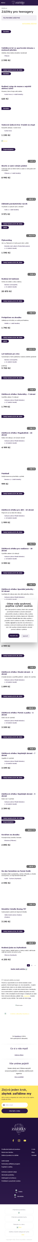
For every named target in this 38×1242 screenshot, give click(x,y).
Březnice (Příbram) (10, 840)
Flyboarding (6, 240)
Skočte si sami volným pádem (14, 166)
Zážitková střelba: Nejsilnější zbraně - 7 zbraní (18, 754)
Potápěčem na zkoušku (11, 317)
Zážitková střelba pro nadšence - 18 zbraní (16, 550)
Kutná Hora (8, 131)
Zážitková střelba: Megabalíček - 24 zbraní (16, 434)
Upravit (25, 636)
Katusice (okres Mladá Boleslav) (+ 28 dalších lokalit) (14, 442)
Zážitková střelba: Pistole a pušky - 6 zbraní (17, 714)
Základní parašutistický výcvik (14, 204)
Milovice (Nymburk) (10, 955)
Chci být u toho (14, 1111)
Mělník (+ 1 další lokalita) (12, 323)
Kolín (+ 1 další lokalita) (11, 210)
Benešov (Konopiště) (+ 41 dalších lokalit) (10, 286)
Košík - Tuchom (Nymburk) (12, 878)
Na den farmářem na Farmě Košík (16, 871)
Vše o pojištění (19, 1077)
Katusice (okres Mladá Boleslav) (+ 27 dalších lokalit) (14, 401)
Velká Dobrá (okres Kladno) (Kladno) (13, 916)
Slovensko (20, 1196)
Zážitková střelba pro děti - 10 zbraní (17, 510)
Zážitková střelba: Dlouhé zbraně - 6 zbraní (17, 673)
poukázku (27, 996)
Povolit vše (14, 636)
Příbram (6, 56)
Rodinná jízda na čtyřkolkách (13, 948)
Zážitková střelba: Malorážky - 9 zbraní (18, 394)
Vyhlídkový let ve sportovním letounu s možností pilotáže (18, 49)
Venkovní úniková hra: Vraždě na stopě (18, 125)
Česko (20, 1191)
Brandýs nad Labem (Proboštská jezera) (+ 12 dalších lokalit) (17, 247)
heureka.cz (18, 1036)
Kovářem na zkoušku (10, 835)
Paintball (5, 473)
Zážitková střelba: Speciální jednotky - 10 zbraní (17, 590)
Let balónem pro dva (10, 354)
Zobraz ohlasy (19, 1055)
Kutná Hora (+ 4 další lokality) (13, 94)
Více (29, 998)
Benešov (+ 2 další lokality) (12, 479)
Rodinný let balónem (10, 279)
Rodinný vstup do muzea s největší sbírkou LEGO (16, 87)
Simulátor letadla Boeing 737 (13, 909)
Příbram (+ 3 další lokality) (12, 173)
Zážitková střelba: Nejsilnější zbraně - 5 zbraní (18, 795)
